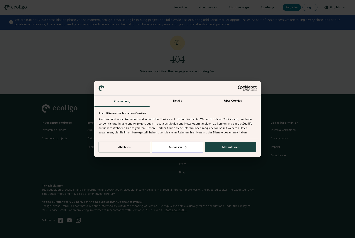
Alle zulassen (230, 147)
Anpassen (175, 147)
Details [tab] (177, 100)
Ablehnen (124, 147)
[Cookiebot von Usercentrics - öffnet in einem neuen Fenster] (240, 88)
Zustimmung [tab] (122, 101)
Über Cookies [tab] (233, 100)
